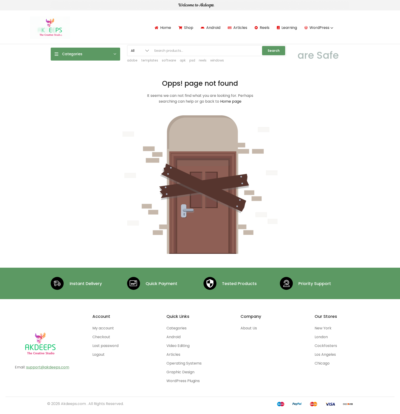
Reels (264, 27)
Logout (98, 354)
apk (183, 60)
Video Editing (178, 345)
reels (202, 60)
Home (165, 27)
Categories (176, 328)
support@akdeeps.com (47, 367)
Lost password (105, 345)
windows (217, 60)
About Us (249, 328)
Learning (289, 27)
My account (103, 328)
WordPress (319, 27)
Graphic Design (180, 372)
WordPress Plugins (183, 380)
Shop (188, 27)
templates (149, 60)
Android (213, 27)
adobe (132, 60)
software (169, 60)
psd (192, 60)
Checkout (101, 337)
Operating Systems (184, 363)
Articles (240, 27)
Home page (230, 101)
